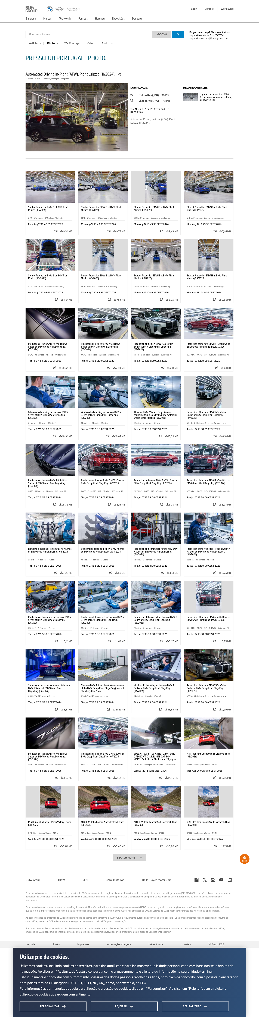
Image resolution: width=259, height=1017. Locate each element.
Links (56, 944)
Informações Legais (118, 944)
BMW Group (33, 880)
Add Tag (161, 34)
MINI (85, 880)
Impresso (83, 944)
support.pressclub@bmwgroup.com (208, 38)
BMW (61, 880)
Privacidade (156, 944)
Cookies (186, 944)
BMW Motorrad (115, 880)
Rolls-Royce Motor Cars (156, 880)
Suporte (30, 944)
